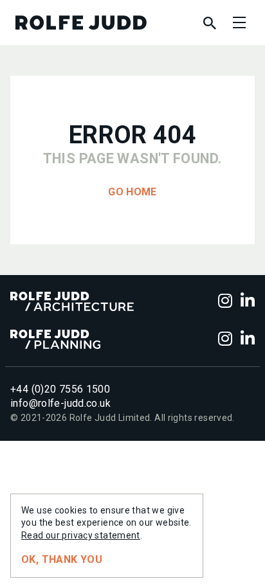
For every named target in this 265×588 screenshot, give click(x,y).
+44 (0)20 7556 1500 (60, 389)
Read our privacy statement (80, 535)
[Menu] (239, 22)
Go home (132, 192)
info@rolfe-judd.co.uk (60, 403)
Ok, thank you (61, 559)
